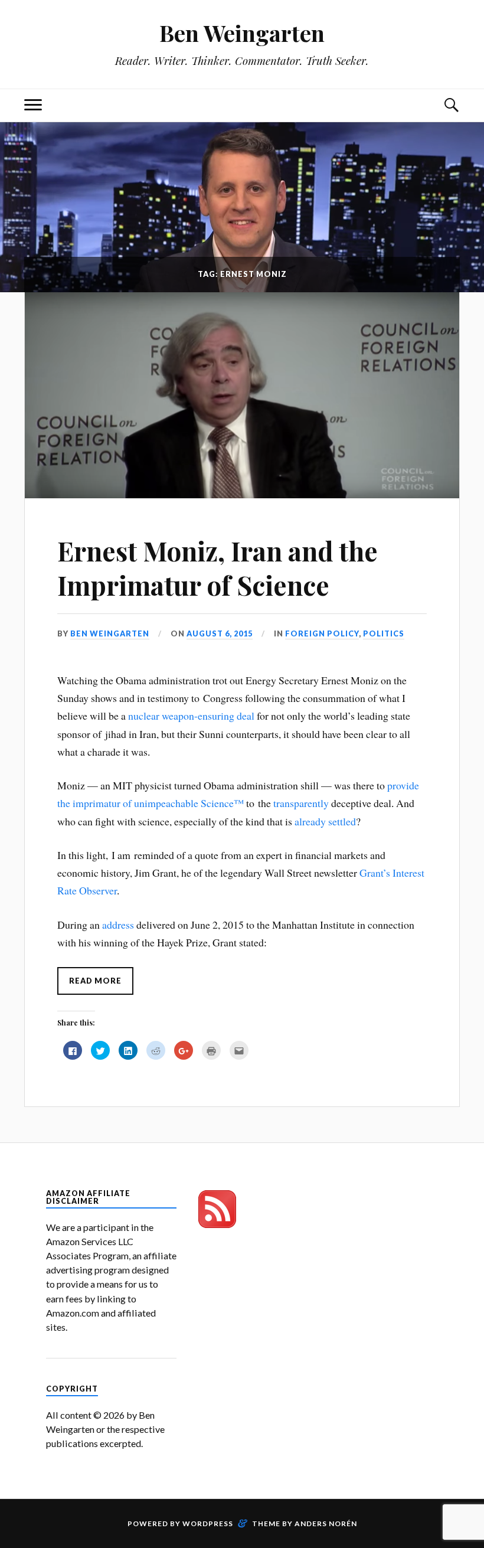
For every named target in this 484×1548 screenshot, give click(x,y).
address (118, 924)
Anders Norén (326, 1523)
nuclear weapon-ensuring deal (191, 715)
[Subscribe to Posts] (217, 1224)
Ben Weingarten (242, 33)
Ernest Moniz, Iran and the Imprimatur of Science (217, 567)
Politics (383, 633)
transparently (301, 803)
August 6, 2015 (220, 633)
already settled (325, 821)
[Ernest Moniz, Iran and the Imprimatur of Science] (242, 395)
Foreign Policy (322, 633)
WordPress (207, 1523)
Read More (95, 980)
